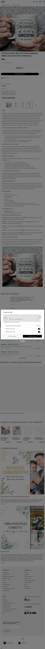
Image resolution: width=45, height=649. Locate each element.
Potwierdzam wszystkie (32, 336)
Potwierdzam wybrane (12, 336)
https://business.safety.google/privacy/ (16, 319)
